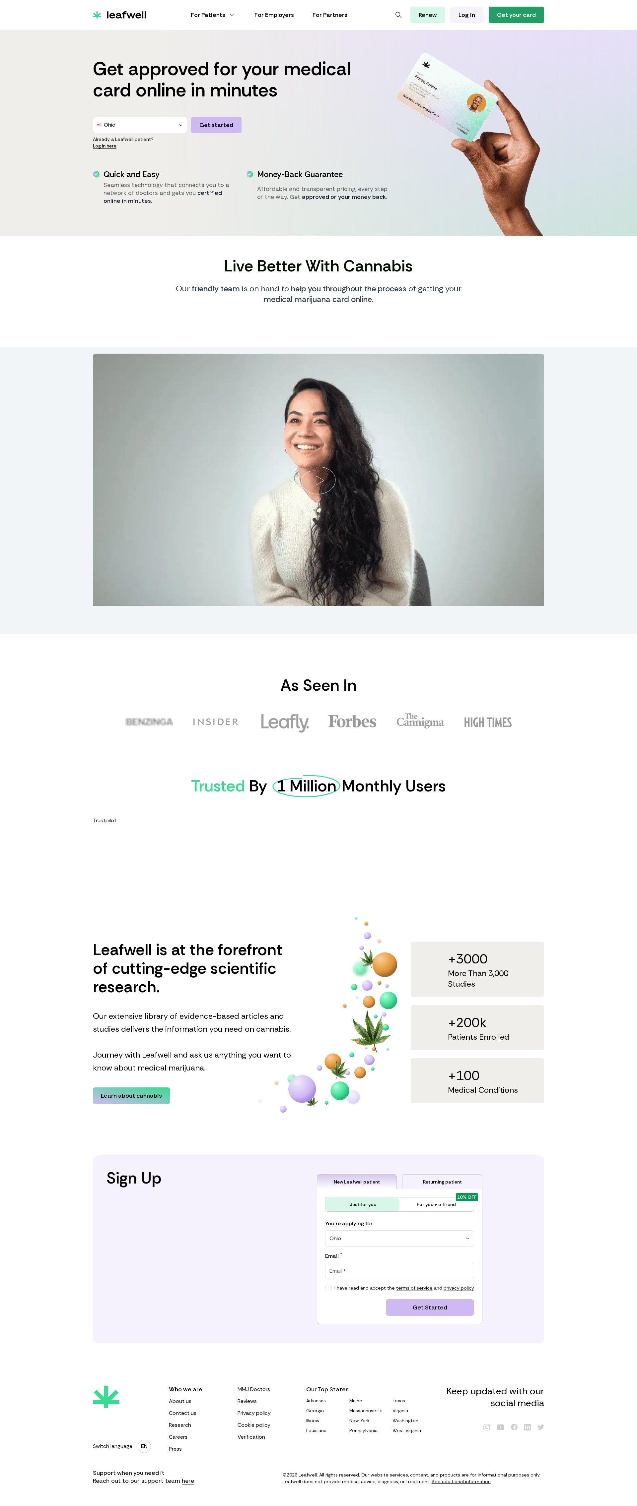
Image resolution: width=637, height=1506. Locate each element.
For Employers (274, 15)
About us (180, 1401)
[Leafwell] (119, 15)
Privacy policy (254, 1413)
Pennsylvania (363, 1430)
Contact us (182, 1413)
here (188, 1481)
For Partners (330, 15)
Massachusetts (366, 1411)
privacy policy (459, 1288)
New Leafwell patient (357, 1182)
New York (359, 1420)
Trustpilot (104, 820)
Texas (398, 1401)
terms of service (414, 1288)
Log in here (104, 146)
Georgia (315, 1411)
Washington (405, 1420)
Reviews (247, 1401)
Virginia (400, 1411)
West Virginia (406, 1430)
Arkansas (316, 1401)
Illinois (312, 1420)
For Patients (208, 15)
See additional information (461, 1481)
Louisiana (316, 1430)
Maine (355, 1401)
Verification (251, 1436)
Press (175, 1448)
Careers (178, 1436)
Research (180, 1424)
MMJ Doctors (254, 1389)
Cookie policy (254, 1424)
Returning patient (442, 1182)
